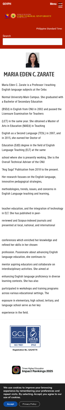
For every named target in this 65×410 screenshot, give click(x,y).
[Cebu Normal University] (32, 15)
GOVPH (7, 4)
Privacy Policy (29, 404)
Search (7, 36)
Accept (10, 404)
